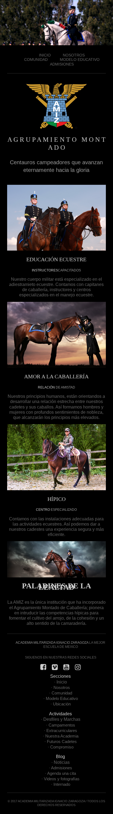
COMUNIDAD (36, 60)
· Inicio (60, 682)
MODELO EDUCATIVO (80, 60)
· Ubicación (60, 704)
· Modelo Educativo (60, 698)
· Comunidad (60, 693)
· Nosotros (60, 687)
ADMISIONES (62, 64)
